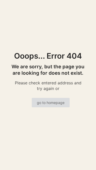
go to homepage (51, 102)
